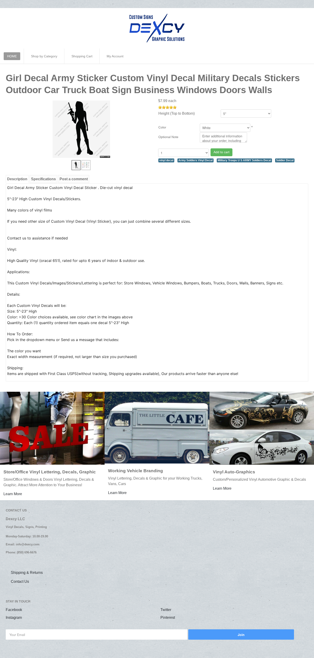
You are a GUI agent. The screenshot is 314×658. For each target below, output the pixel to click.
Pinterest (167, 617)
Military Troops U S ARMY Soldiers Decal (244, 160)
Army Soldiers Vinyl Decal (195, 160)
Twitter (165, 610)
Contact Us (20, 581)
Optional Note (168, 137)
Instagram (14, 617)
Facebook (14, 610)
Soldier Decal (285, 160)
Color (162, 127)
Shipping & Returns (27, 573)
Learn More (12, 494)
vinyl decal (166, 160)
